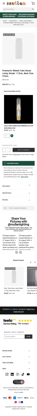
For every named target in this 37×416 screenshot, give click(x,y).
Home (5, 21)
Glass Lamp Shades (25, 21)
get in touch (24, 177)
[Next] (35, 262)
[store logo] (16, 3)
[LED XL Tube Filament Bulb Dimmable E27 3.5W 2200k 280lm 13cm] (18, 109)
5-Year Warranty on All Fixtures (26, 16)
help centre (17, 154)
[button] (10, 242)
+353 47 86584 (18, 392)
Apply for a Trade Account (9, 14)
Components (13, 21)
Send (29, 336)
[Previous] (31, 262)
